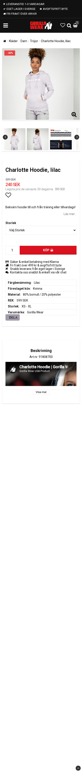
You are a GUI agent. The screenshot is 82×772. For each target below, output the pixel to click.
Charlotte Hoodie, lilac (56, 41)
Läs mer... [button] (70, 214)
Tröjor (34, 41)
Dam (24, 41)
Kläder (13, 41)
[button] (62, 25)
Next (76, 137)
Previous (5, 137)
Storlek (10, 223)
